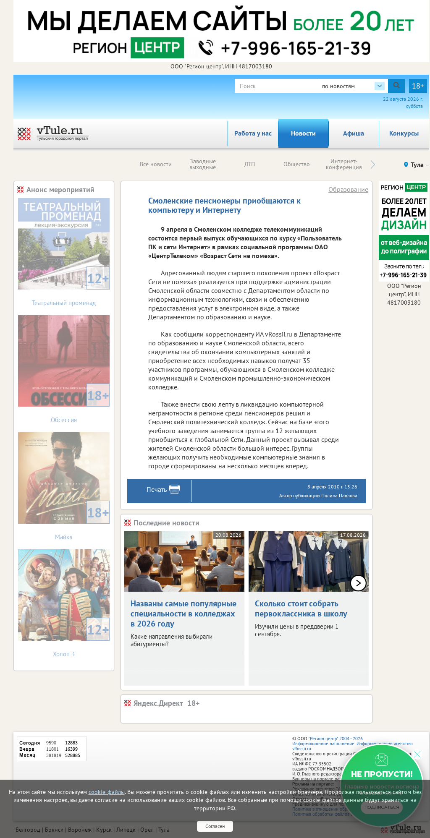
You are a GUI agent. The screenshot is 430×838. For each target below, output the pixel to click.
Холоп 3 (81, 639)
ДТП (249, 164)
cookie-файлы (107, 792)
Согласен (215, 826)
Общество (296, 164)
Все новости (156, 164)
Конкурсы (404, 133)
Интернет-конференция (344, 164)
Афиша (353, 133)
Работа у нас (253, 133)
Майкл (82, 522)
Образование (348, 189)
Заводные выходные (202, 164)
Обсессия (80, 405)
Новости (303, 133)
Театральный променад (70, 288)
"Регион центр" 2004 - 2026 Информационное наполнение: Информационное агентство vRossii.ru (352, 744)
